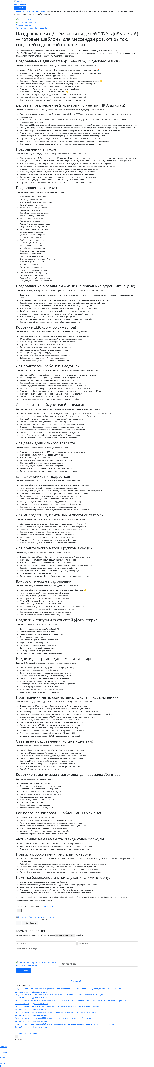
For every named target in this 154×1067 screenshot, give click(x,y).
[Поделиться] (19, 910)
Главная (3, 1046)
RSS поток (37, 1033)
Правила (28, 1033)
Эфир (2, 1063)
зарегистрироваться (65, 935)
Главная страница (22, 11)
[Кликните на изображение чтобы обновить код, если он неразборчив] (36, 964)
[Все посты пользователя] (18, 923)
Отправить (25, 970)
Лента (17, 4)
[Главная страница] (18, 1)
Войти (21, 8)
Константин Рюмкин (47, 917)
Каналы (23, 4)
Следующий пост (78, 981)
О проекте (19, 1033)
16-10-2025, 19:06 (42, 28)
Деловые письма (39, 11)
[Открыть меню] (16, 1036)
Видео (2, 1057)
